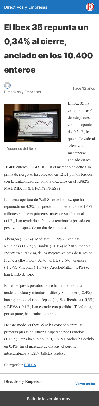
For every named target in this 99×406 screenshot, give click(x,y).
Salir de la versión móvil (49, 398)
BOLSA (30, 364)
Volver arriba (85, 384)
